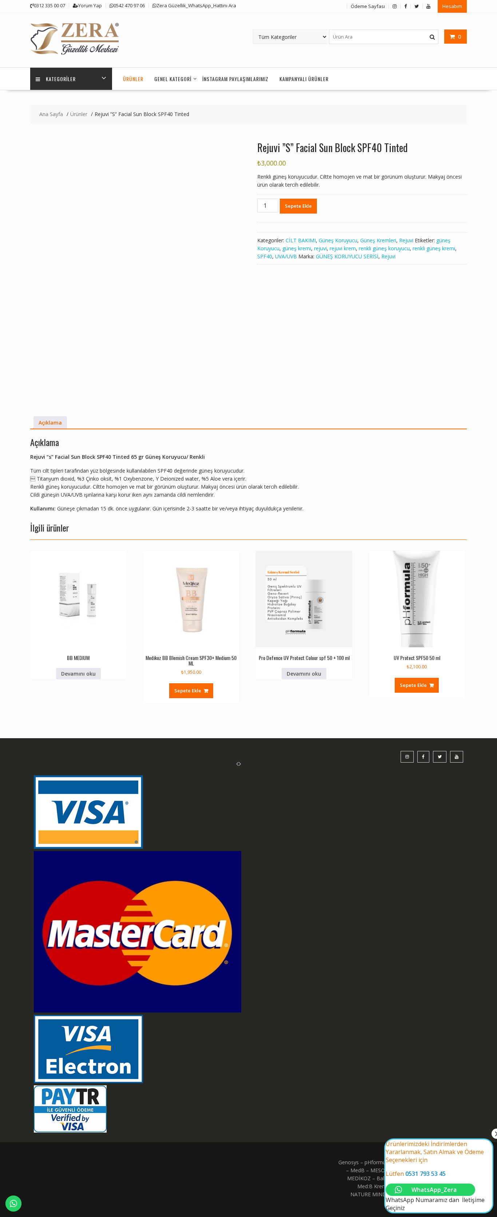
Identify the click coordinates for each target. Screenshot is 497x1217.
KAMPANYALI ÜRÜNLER (304, 79)
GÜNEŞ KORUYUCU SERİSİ (347, 256)
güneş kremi (296, 248)
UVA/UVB (286, 256)
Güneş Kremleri (378, 240)
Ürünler (133, 79)
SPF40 (264, 256)
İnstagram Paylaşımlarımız (235, 79)
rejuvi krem (343, 248)
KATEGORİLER (61, 79)
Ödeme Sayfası (368, 6)
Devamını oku (78, 673)
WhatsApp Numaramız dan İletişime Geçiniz (435, 1176)
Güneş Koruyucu (338, 240)
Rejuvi (406, 240)
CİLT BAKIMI (301, 240)
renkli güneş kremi (434, 248)
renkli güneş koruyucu (384, 248)
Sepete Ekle (298, 206)
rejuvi (320, 248)
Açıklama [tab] (50, 422)
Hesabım (452, 6)
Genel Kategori (172, 79)
